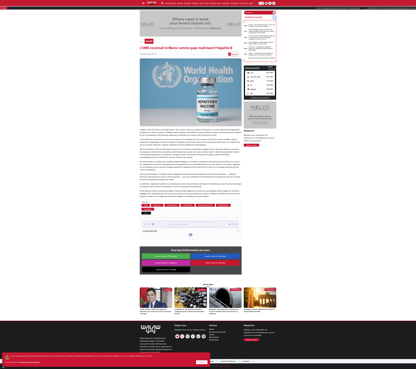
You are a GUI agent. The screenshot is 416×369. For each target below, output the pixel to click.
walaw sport (214, 340)
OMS (159, 132)
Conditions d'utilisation (228, 361)
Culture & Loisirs (215, 3)
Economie (180, 3)
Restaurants (214, 337)
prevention (147, 209)
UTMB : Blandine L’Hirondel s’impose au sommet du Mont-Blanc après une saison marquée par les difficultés (261, 31)
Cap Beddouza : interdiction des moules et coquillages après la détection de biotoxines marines (189, 311)
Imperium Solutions (224, 365)
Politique (195, 3)
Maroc (146, 213)
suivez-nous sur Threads (166, 269)
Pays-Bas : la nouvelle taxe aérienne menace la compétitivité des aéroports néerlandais (261, 48)
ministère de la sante (205, 205)
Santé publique (172, 205)
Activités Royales (170, 3)
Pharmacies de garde (217, 332)
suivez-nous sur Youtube (215, 263)
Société (201, 3)
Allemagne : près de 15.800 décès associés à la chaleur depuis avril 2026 (259, 310)
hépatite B (157, 205)
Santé (149, 41)
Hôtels (211, 335)
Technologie (225, 3)
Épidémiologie (223, 205)
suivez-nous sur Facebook (215, 256)
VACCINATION (187, 205)
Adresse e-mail (251, 145)
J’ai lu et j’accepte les (22, 362)
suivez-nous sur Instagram (166, 263)
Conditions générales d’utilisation (29, 362)
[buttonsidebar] (143, 3)
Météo (211, 329)
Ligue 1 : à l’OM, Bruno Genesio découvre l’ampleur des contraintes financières (261, 54)
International (243, 3)
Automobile (234, 3)
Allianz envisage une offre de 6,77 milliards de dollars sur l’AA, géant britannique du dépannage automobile (262, 59)
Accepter (202, 362)
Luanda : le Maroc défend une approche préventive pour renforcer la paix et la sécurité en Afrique (155, 311)
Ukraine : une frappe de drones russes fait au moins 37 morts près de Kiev (262, 26)
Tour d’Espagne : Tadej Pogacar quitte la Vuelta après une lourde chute (261, 43)
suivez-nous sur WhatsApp (166, 256)
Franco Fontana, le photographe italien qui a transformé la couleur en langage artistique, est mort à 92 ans (262, 37)
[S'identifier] (270, 3)
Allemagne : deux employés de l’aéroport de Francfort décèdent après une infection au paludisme (224, 311)
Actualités (187, 3)
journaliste (245, 361)
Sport (207, 3)
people (251, 3)
